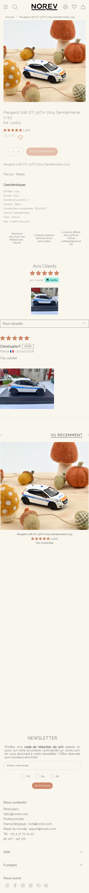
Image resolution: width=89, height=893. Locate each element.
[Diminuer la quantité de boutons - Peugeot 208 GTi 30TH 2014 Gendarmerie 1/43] (7, 152)
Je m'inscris (42, 785)
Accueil (9, 17)
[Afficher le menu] (5, 7)
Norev (20, 174)
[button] (13, 130)
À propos (10, 865)
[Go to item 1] (44, 301)
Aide (6, 852)
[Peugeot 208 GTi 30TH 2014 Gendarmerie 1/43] (44, 486)
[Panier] (82, 7)
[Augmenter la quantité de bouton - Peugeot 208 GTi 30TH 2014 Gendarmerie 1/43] (20, 152)
